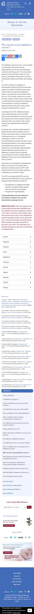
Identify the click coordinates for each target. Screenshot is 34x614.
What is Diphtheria (8, 395)
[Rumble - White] (26, 537)
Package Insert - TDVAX (19, 379)
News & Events (17, 581)
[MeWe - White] (21, 13)
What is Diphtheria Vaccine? (11, 429)
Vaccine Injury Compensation (12, 485)
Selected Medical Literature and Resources (16, 472)
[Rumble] (25, 13)
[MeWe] (20, 537)
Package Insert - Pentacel (23, 356)
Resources (17, 584)
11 (2, 362)
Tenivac (5, 287)
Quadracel (6, 257)
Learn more (16, 613)
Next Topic (16, 39)
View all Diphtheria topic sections (13, 476)
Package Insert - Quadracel (23, 351)
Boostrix (6, 277)
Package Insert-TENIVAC (21, 385)
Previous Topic (7, 39)
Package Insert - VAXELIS (24, 362)
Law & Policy (17, 579)
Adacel (5, 272)
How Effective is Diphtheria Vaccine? (14, 439)
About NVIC (17, 573)
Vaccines (17, 576)
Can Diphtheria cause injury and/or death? (15, 409)
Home (3, 34)
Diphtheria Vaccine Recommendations (12, 312)
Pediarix (6, 247)
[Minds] (7, 13)
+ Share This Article (11, 58)
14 (2, 379)
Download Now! (9, 525)
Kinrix (5, 252)
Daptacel (6, 242)
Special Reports (8, 493)
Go (28, 507)
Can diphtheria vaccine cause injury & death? (16, 443)
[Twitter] (28, 13)
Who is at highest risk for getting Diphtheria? (16, 413)
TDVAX (5, 282)
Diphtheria (6, 391)
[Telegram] (11, 13)
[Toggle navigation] (29, 3)
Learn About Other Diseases (17, 502)
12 (2, 367)
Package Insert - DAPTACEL (22, 339)
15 (2, 385)
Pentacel (6, 262)
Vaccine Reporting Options (11, 489)
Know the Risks (8, 481)
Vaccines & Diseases (11, 34)
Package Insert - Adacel (21, 367)
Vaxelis (5, 267)
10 (2, 356)
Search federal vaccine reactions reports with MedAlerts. (12, 557)
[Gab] (15, 13)
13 (2, 372)
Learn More (7, 552)
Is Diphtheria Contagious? (11, 399)
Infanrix (5, 237)
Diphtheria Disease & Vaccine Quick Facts (15, 468)
